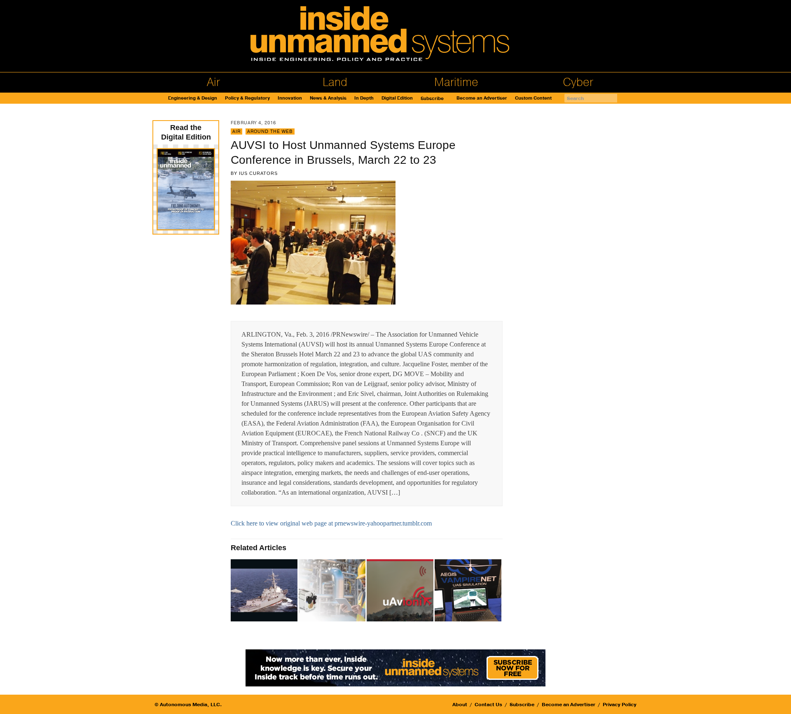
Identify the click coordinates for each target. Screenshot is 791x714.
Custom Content (533, 98)
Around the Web (270, 131)
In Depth (364, 98)
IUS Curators (258, 173)
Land (335, 82)
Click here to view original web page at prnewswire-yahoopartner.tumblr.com (331, 523)
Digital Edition (397, 98)
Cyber (578, 82)
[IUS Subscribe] (395, 667)
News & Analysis (328, 98)
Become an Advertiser (481, 98)
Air (213, 82)
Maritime (456, 82)
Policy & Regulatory (247, 98)
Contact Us (488, 704)
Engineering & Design (192, 98)
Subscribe (432, 98)
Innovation (290, 98)
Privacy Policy (620, 704)
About (459, 704)
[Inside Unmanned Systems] (395, 36)
